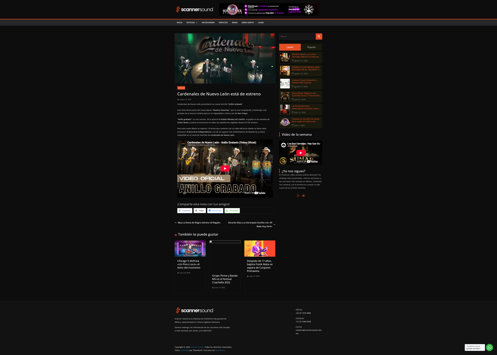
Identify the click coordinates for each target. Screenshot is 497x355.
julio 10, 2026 (300, 112)
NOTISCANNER (208, 22)
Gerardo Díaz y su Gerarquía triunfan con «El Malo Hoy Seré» (250, 224)
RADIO (234, 22)
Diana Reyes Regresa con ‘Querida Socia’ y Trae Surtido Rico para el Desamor (306, 94)
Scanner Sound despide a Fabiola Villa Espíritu (304, 81)
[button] (196, 22)
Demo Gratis (248, 22)
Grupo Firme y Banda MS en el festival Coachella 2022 (224, 279)
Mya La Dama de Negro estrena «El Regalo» (199, 222)
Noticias (191, 22)
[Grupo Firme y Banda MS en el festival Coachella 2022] (225, 242)
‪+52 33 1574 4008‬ (303, 313)
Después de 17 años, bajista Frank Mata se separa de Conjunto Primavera (260, 266)
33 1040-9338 (305, 321)
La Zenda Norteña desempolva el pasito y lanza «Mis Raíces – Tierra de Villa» (306, 107)
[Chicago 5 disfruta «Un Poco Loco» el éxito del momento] (190, 242)
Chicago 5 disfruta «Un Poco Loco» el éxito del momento (188, 264)
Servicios (223, 22)
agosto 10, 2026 (301, 60)
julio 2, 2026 (299, 125)
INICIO (179, 22)
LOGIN (261, 22)
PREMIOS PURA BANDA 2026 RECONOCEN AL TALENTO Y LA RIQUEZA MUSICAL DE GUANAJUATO (306, 68)
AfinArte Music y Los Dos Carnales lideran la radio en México (305, 55)
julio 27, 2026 (300, 99)
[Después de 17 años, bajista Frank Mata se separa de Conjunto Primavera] (259, 242)
